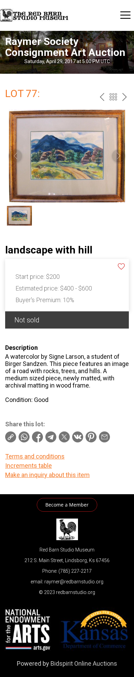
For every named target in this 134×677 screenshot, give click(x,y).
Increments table (28, 465)
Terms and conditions (35, 456)
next (124, 97)
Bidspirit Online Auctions (84, 663)
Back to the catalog (113, 97)
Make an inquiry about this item (47, 474)
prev (102, 97)
